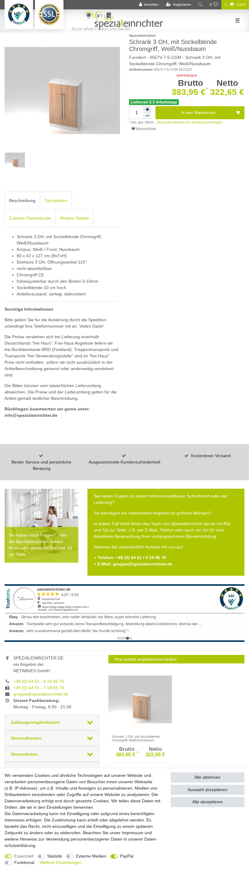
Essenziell (23, 856)
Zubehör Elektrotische (30, 218)
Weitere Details (74, 218)
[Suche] (200, 4)
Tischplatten (55, 200)
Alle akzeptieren (207, 801)
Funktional (24, 862)
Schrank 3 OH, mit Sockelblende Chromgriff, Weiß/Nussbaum (136, 738)
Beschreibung (22, 200)
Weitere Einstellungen (61, 862)
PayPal (126, 856)
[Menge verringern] (147, 116)
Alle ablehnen (207, 777)
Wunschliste (145, 129)
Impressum (132, 832)
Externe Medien (91, 856)
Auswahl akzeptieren (207, 789)
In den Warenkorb (198, 112)
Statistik (54, 856)
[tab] (22, 201)
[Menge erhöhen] (147, 109)
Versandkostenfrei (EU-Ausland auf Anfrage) (189, 122)
